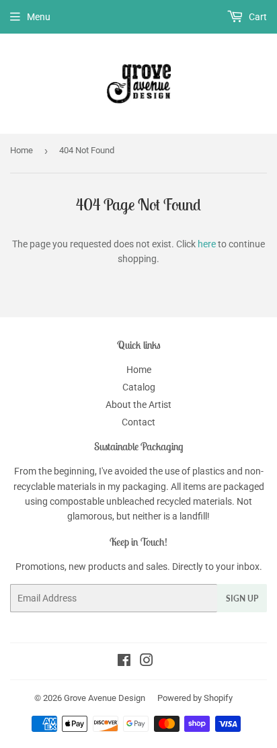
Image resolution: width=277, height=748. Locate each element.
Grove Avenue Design (104, 698)
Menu (38, 16)
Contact (138, 422)
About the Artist (138, 404)
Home (21, 150)
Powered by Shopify (195, 698)
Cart (257, 16)
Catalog (138, 387)
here (207, 244)
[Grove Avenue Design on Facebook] (124, 662)
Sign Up (242, 598)
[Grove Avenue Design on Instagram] (146, 662)
